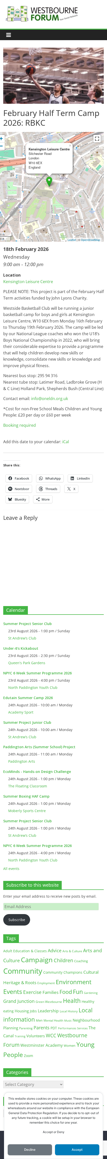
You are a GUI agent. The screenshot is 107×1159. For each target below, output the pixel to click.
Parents (42, 1028)
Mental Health (53, 1020)
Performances (67, 1028)
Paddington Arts (21, 761)
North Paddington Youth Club (32, 687)
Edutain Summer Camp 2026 (28, 697)
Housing (22, 1010)
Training (20, 1036)
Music (68, 1020)
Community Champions (62, 972)
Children (63, 960)
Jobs (33, 1011)
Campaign (37, 959)
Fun (78, 992)
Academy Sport (20, 712)
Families (50, 992)
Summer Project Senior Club (27, 623)
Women (69, 1045)
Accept (77, 1150)
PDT (54, 1028)
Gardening (91, 993)
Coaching (81, 961)
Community (22, 971)
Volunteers (35, 1035)
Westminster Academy (41, 1045)
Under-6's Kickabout (20, 648)
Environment (74, 982)
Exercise (32, 992)
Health (72, 1001)
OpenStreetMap (90, 240)
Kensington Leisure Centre (28, 281)
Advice (54, 950)
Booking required (19, 425)
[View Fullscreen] (97, 138)
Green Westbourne (49, 1002)
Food (65, 991)
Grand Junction (19, 1001)
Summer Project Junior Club (27, 722)
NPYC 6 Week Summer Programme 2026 (37, 673)
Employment (46, 983)
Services (82, 1028)
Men (39, 1020)
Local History (69, 1011)
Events (12, 991)
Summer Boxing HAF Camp (26, 796)
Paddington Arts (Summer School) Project (39, 746)
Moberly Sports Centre (27, 810)
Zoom (28, 1056)
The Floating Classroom (27, 786)
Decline (30, 1150)
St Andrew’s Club (22, 638)
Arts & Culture (72, 951)
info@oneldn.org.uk (49, 398)
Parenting (26, 1028)
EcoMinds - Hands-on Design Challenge (37, 771)
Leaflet (72, 240)
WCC (51, 1035)
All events (11, 868)
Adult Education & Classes (25, 950)
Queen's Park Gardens (26, 662)
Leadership (48, 1011)
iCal (65, 441)
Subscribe (16, 919)
